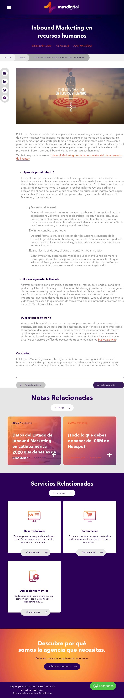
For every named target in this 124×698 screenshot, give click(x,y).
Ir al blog (59, 407)
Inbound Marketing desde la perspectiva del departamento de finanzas (69, 157)
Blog (22, 57)
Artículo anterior (33, 385)
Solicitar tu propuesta (60, 666)
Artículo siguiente (106, 385)
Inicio (7, 57)
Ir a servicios (59, 493)
